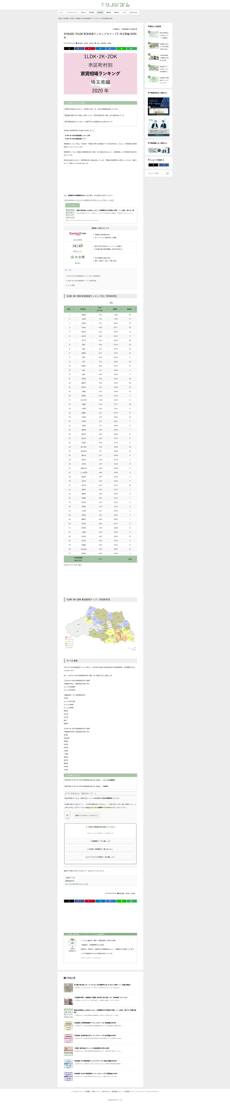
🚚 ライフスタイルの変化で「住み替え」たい (100, 857)
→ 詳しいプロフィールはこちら (91, 958)
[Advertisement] (100, 179)
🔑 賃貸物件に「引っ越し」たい (100, 841)
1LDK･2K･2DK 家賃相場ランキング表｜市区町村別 (83, 276)
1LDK (98, 43)
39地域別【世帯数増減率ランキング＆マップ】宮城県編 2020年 (95, 1023)
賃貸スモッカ (77, 251)
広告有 (109, 43)
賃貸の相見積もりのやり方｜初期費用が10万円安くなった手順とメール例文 (89, 200)
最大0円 (77, 263)
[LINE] (121, 48)
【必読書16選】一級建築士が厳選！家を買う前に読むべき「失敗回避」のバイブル (100, 997)
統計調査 (80, 43)
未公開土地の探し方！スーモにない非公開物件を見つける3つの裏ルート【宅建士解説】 (102, 985)
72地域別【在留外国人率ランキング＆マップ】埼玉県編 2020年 (95, 1035)
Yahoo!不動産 (77, 240)
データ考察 (70, 285)
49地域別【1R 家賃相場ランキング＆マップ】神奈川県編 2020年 (95, 1061)
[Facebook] (164, 165)
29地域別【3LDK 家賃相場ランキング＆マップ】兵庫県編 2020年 (95, 1073)
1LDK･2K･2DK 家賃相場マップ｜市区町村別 (81, 281)
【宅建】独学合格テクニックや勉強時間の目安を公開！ (92, 1048)
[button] (73, 309)
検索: (111, 303)
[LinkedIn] (100, 48)
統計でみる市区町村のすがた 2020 (76, 884)
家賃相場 (103, 43)
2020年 (91, 43)
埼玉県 (86, 43)
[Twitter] (69, 48)
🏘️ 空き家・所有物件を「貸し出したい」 (100, 849)
